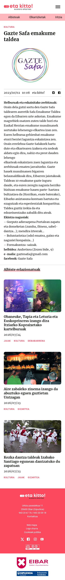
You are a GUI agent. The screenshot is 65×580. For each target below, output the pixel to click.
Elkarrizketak (38, 17)
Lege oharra (32, 528)
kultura (9, 27)
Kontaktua (32, 516)
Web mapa (32, 525)
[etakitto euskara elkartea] (18, 6)
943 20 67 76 (25, 512)
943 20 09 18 (39, 512)
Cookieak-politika (32, 532)
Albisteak (14, 17)
